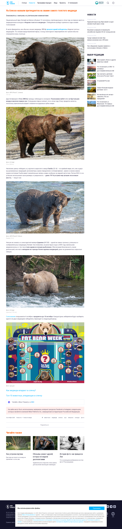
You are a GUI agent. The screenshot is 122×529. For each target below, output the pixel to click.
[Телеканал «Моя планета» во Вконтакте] (107, 506)
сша (65, 417)
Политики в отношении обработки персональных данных (69, 520)
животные (47, 417)
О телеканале (73, 3)
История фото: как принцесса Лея (71, 455)
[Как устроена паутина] (18, 443)
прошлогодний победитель (56, 29)
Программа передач (44, 3)
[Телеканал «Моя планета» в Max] (114, 506)
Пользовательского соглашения (42, 520)
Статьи (24, 3)
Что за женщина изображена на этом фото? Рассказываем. (71, 461)
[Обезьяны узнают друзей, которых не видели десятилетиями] (45, 443)
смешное (70, 417)
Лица (55, 3)
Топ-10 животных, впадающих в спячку (24, 395)
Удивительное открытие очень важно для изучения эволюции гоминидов (45, 463)
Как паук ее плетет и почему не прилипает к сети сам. (16, 458)
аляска (60, 417)
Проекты (63, 3)
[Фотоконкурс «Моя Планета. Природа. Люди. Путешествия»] (99, 3)
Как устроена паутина (14, 454)
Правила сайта (10, 522)
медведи (54, 417)
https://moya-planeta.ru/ (29, 514)
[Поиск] (108, 3)
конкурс (77, 417)
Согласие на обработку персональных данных (69, 521)
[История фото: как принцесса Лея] (72, 443)
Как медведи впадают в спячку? (21, 390)
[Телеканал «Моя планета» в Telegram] (111, 506)
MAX (32, 402)
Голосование (10, 316)
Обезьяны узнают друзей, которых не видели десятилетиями (43, 457)
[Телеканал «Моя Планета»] (10, 3)
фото (82, 417)
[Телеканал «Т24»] (113, 515)
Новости (32, 3)
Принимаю (97, 508)
